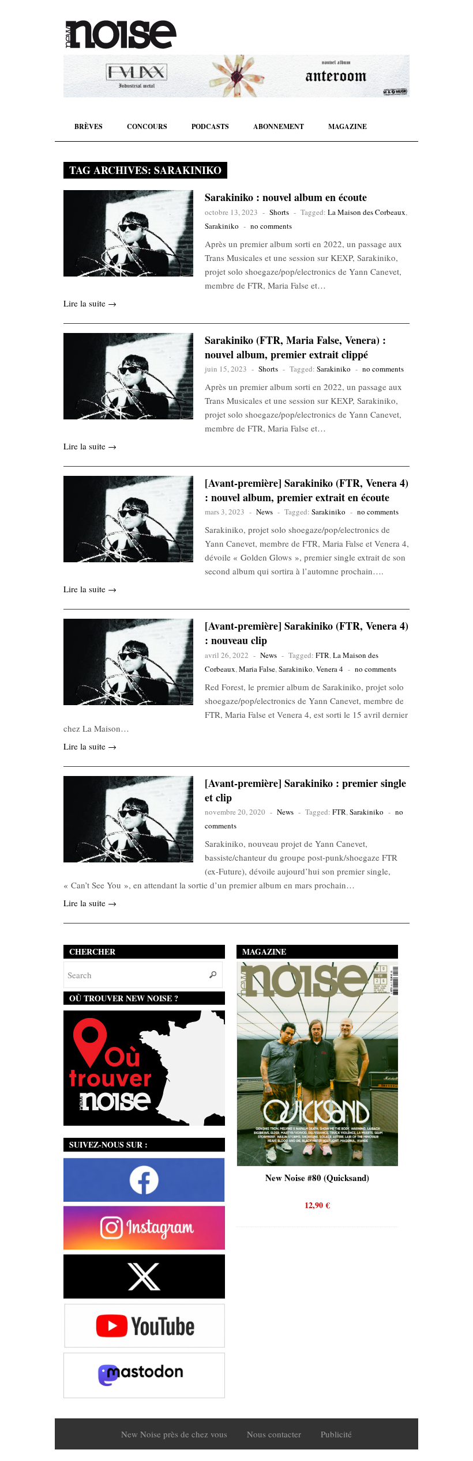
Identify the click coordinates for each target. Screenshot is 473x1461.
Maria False (257, 669)
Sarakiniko (222, 226)
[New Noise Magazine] (121, 34)
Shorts (279, 212)
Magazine (347, 126)
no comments (271, 226)
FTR (322, 655)
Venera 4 (329, 669)
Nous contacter (274, 1434)
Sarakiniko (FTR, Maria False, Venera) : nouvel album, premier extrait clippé (295, 347)
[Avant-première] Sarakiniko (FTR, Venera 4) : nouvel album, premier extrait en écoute (306, 490)
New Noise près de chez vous (174, 1434)
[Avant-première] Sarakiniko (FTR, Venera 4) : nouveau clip (306, 633)
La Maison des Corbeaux (367, 212)
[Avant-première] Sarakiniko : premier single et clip (305, 790)
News (264, 511)
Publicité (336, 1434)
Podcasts (210, 126)
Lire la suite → (90, 303)
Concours (147, 126)
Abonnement (278, 126)
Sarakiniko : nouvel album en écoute (286, 197)
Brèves (88, 126)
